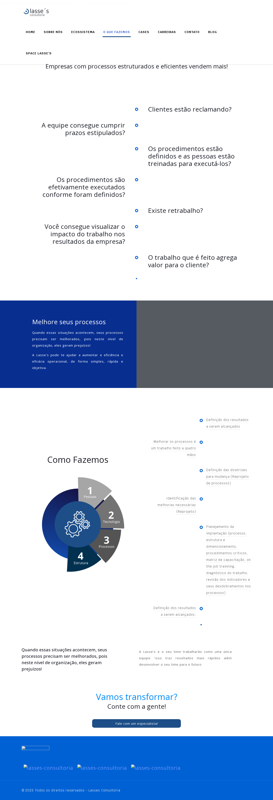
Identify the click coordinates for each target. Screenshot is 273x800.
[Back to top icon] (247, 789)
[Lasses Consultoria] (43, 10)
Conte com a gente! (136, 706)
